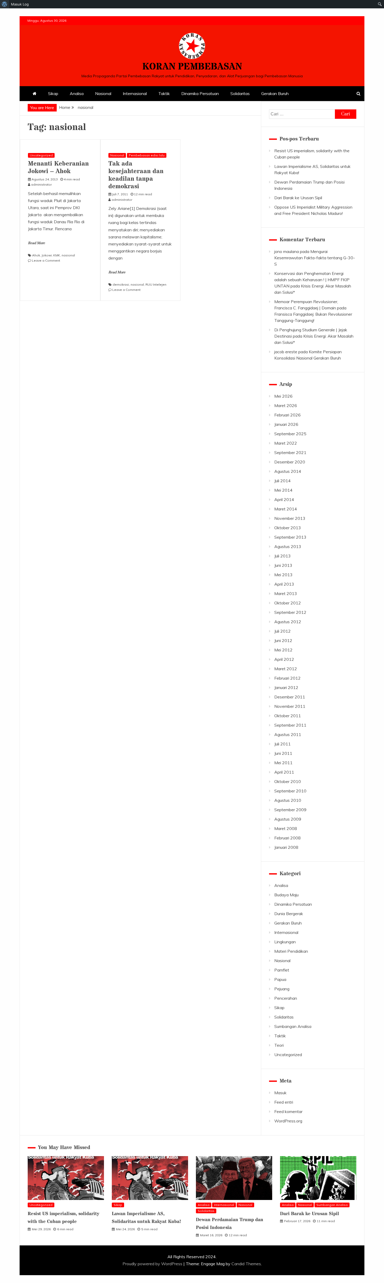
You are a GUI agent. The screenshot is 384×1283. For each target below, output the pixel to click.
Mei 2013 (283, 574)
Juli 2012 (282, 631)
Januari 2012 (286, 687)
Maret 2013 (285, 593)
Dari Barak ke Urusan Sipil (298, 197)
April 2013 (284, 584)
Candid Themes (246, 1263)
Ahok (36, 255)
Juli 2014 (282, 480)
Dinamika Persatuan (200, 93)
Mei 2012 (283, 649)
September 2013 (290, 537)
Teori (279, 1045)
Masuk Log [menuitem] (20, 4)
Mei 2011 (283, 762)
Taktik (164, 93)
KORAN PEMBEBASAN (192, 66)
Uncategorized (41, 155)
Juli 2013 (282, 555)
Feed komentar (288, 1111)
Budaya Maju (286, 894)
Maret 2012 (285, 668)
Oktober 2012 (287, 602)
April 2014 (284, 499)
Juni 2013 (283, 565)
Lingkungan (285, 941)
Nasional (103, 93)
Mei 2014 (283, 490)
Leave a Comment (46, 260)
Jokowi (47, 255)
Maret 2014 (285, 508)
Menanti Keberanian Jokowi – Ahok (58, 168)
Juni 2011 (283, 753)
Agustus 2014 (287, 471)
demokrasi (121, 284)
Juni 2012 (283, 640)
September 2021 (290, 452)
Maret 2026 (285, 405)
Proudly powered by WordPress (153, 1263)
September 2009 (290, 809)
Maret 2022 (285, 443)
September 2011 (290, 725)
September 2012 (290, 612)
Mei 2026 (283, 396)
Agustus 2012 (287, 621)
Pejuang (281, 988)
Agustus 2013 (287, 546)
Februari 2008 (287, 837)
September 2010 (290, 790)
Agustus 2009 (287, 819)
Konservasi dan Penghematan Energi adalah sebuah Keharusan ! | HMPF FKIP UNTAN (312, 280)
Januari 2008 (286, 847)
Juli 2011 (282, 743)
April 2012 (284, 659)
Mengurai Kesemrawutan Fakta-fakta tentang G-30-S (314, 258)
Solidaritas (240, 93)
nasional (68, 255)
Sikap (53, 93)
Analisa (77, 93)
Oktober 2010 (287, 781)
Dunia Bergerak (288, 913)
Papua (280, 979)
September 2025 (290, 433)
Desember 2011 (289, 696)
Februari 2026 (287, 414)
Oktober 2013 (287, 527)
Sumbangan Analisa (292, 1026)
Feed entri (283, 1102)
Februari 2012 (287, 678)
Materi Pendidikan (291, 951)
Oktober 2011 (287, 715)
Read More (36, 243)
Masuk (280, 1092)
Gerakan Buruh (275, 93)
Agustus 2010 (287, 800)
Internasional (135, 93)
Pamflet (281, 970)
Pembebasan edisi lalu (147, 155)
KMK (56, 255)
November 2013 (289, 518)
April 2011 (284, 772)
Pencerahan (285, 998)
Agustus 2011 (287, 734)
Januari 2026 (286, 424)
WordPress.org (288, 1120)
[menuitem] (4, 4)
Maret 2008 (285, 828)
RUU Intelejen (156, 284)
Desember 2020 (289, 461)
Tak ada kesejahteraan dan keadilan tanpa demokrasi (136, 175)
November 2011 (289, 706)
